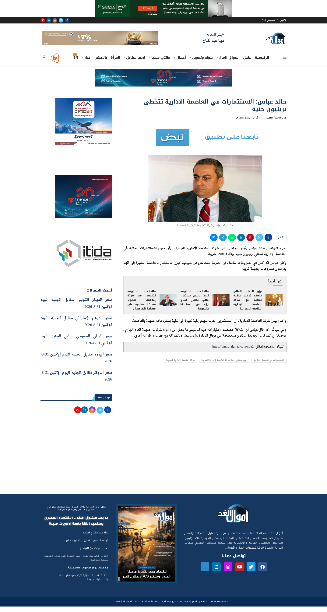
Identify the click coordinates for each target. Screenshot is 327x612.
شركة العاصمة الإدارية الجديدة (180, 366)
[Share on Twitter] (259, 243)
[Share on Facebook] (268, 243)
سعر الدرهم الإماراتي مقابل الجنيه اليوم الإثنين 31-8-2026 (76, 327)
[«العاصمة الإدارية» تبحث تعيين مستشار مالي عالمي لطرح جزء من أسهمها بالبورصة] (221, 305)
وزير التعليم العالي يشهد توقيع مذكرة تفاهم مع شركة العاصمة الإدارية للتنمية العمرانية (247, 305)
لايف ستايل (135, 63)
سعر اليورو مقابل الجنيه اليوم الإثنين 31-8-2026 (76, 363)
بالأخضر (101, 63)
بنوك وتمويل (202, 63)
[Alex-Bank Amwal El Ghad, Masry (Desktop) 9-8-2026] (163, 3)
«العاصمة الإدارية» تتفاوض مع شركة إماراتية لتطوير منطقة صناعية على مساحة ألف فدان (141, 305)
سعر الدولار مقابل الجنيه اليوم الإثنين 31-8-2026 (76, 381)
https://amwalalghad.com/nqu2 (233, 352)
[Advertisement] (163, 463)
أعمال (181, 63)
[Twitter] (61, 20)
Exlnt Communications (214, 606)
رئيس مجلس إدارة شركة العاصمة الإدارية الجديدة (224, 366)
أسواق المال (229, 63)
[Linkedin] (49, 20)
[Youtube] (42, 20)
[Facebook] (67, 20)
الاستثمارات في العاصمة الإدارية (269, 366)
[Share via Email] (214, 243)
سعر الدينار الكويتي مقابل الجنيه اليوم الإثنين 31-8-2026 (76, 309)
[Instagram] (55, 20)
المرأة (115, 63)
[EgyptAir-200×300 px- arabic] (83, 106)
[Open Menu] (285, 63)
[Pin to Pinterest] (250, 243)
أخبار (88, 63)
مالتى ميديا (160, 63)
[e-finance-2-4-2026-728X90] (163, 78)
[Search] (44, 63)
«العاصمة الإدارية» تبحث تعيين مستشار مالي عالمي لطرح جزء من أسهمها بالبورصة (194, 305)
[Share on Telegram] (223, 243)
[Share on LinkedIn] (241, 243)
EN (75, 63)
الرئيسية (262, 63)
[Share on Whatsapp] (232, 243)
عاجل (247, 63)
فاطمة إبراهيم (273, 123)
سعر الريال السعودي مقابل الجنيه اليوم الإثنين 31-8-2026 (76, 345)
